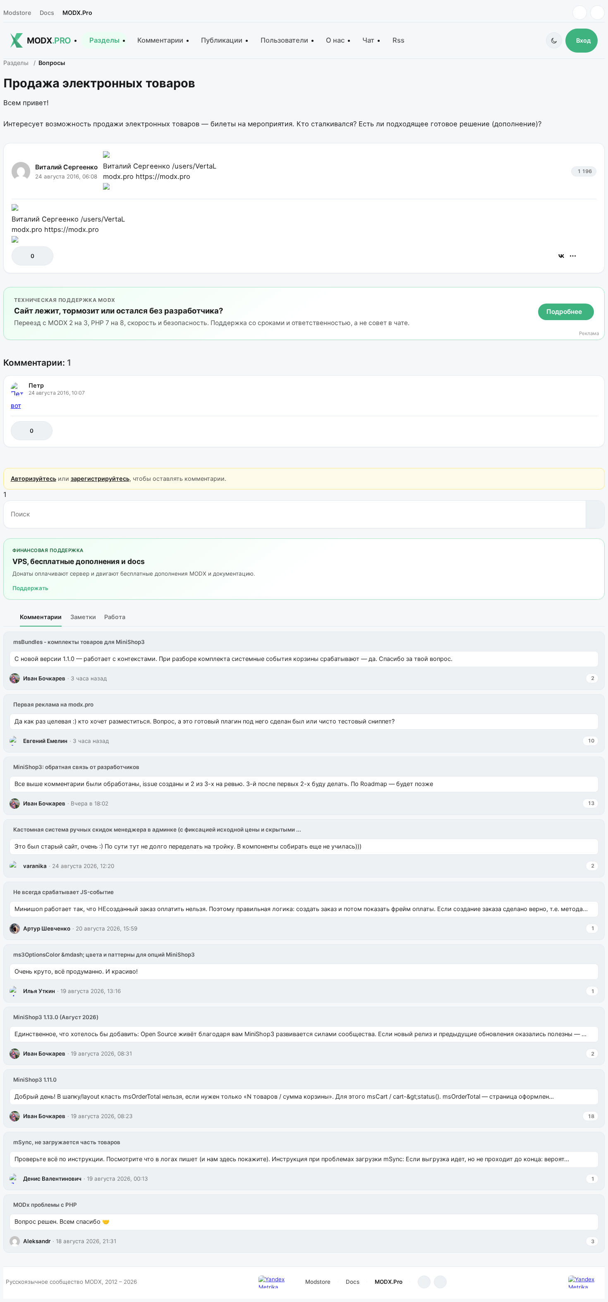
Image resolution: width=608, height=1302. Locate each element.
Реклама (589, 333)
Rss (399, 40)
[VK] (597, 12)
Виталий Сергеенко (66, 167)
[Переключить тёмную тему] (554, 40)
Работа (114, 616)
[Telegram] (579, 12)
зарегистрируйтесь (100, 478)
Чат (368, 40)
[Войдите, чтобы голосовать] (22, 255)
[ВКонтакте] (561, 256)
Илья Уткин (39, 991)
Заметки (83, 616)
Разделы (104, 40)
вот (16, 406)
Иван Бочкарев (44, 678)
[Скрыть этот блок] (596, 295)
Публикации (221, 40)
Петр (36, 385)
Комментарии (160, 40)
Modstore (17, 12)
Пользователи (284, 40)
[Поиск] (595, 514)
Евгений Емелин (45, 741)
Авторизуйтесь (33, 478)
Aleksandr (36, 1241)
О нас (335, 40)
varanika (35, 866)
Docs (47, 12)
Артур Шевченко (46, 928)
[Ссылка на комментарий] (570, 430)
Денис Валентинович (52, 1178)
